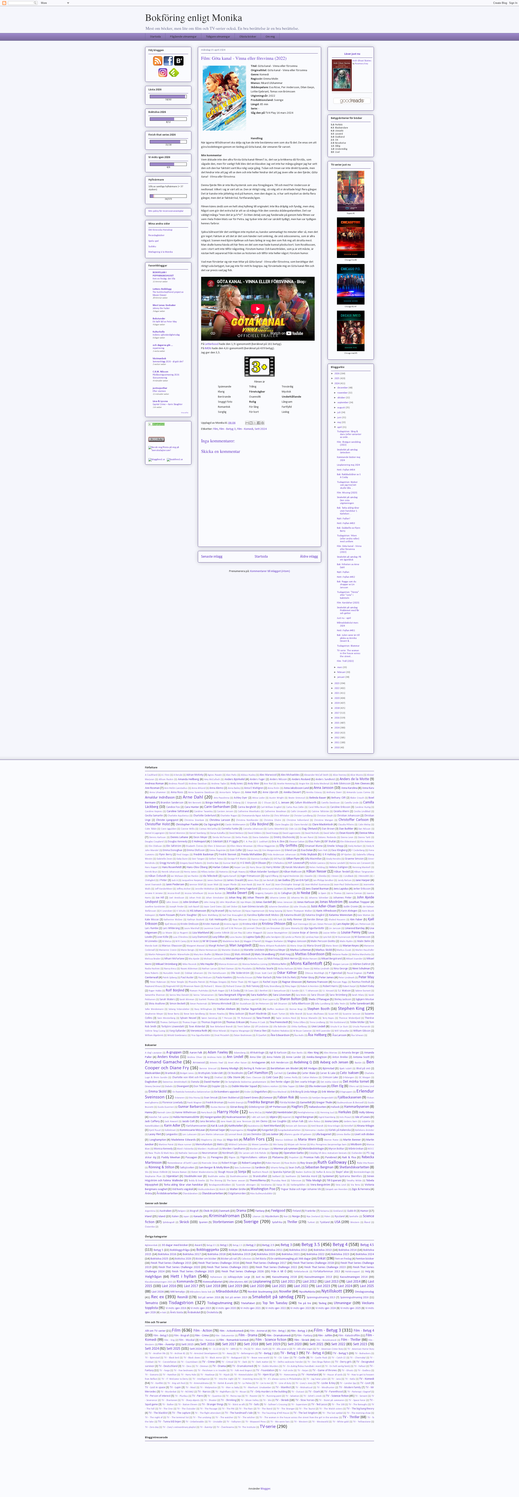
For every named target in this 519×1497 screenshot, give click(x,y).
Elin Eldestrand (348, 841)
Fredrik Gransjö (235, 1102)
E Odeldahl (217, 841)
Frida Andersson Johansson (281, 854)
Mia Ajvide (194, 959)
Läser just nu (352, 54)
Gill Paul (277, 859)
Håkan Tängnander (364, 872)
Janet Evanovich (153, 884)
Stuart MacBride (258, 1014)
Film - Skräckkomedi (326, 1340)
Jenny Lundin (294, 889)
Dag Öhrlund (309, 828)
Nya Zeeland (313, 1216)
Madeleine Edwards (183, 1139)
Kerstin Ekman (315, 919)
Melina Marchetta (361, 954)
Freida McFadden (251, 854)
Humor (364, 1211)
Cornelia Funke (229, 829)
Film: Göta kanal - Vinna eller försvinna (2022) (349, 549)
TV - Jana (336, 1379)
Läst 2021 (279, 1286)
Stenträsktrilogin (362, 1172)
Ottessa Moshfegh (314, 973)
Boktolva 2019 (241, 1254)
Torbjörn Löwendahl (172, 1026)
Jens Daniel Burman (317, 888)
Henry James (190, 872)
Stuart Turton (278, 1014)
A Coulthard (151, 775)
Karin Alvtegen (349, 911)
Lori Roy (238, 933)
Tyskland (325, 1222)
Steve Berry (173, 1014)
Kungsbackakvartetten (289, 1130)
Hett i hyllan (183, 1276)
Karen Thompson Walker (299, 911)
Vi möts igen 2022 (275, 1308)
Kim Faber (356, 919)
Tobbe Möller (357, 1022)
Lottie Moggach (254, 933)
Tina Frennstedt (278, 1022)
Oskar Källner (287, 973)
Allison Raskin (166, 779)
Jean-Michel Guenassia (317, 884)
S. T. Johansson (310, 991)
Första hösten (288, 1102)
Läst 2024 (345, 1286)
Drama (241, 1211)
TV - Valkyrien (233, 1422)
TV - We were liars (280, 1422)
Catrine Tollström (320, 811)
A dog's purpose (153, 1053)
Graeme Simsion (354, 859)
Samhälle (353, 1216)
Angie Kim (304, 784)
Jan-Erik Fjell (302, 880)
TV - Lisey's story (303, 1383)
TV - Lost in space (155, 1387)
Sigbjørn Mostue (365, 999)
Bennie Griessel (207, 1068)
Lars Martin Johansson (212, 1134)
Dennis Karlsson (157, 837)
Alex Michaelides (290, 775)
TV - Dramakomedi (242, 1366)
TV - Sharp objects (190, 1400)
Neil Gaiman (227, 969)
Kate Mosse (152, 919)
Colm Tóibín (151, 829)
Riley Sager (290, 986)
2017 (337, 713)
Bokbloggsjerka (207, 1250)
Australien (165, 1211)
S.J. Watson (344, 990)
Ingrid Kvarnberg (326, 1117)
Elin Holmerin (367, 841)
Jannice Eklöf (196, 884)
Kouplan (252, 1130)
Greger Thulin (324, 1102)
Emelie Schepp (335, 846)
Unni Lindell (318, 1026)
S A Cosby (234, 990)
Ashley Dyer (240, 798)
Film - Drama (247, 1335)
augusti (341, 407)
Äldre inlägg (309, 557)
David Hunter (212, 1081)
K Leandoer (166, 911)
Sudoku (152, 246)
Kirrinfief (348, 1126)
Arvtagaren (258, 1062)
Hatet (269, 1112)
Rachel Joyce (270, 982)
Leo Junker (272, 1134)
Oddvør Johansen (194, 973)
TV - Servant (361, 1396)
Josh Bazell (193, 907)
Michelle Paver (255, 959)
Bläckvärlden (152, 1073)
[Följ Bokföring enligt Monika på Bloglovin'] (179, 65)
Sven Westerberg (166, 1018)
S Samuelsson (279, 991)
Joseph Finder (176, 907)
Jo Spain (322, 893)
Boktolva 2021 (291, 1254)
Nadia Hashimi (152, 969)
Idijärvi (274, 1117)
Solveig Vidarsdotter (179, 1009)
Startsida (155, 36)
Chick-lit (208, 1211)
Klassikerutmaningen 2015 (158, 1282)
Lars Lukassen (189, 1134)
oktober (341, 398)
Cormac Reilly (291, 1077)
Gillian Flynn (293, 858)
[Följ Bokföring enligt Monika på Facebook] (168, 65)
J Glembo (321, 876)
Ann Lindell (235, 1057)
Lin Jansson (335, 928)
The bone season (236, 1180)
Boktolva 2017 (192, 1254)
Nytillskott (331, 1291)
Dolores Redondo (327, 837)
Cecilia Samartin (154, 815)
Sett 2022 (338, 1344)
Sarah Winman (186, 999)
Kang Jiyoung (275, 911)
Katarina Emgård (315, 915)
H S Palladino (277, 863)
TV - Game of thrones (324, 1370)
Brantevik (170, 1073)
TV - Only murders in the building (268, 1391)
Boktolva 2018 (217, 1254)
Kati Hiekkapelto (218, 919)
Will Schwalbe (342, 1031)
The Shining (216, 1180)
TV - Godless (364, 1370)
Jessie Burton (215, 893)
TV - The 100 (337, 1404)
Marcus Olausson (172, 945)
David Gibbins (255, 833)
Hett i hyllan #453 (346, 523)
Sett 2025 (173, 1349)
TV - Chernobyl (358, 1358)
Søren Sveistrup (209, 1018)
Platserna (278, 1157)
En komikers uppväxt (226, 1091)
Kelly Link (277, 920)
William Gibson (361, 1031)
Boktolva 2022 (316, 1254)
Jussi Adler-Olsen (323, 906)
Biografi (194, 1211)
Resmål (182, 1297)
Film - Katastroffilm (349, 1335)
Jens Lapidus (341, 888)
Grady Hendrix (333, 859)
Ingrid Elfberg (271, 876)
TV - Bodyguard (234, 1358)
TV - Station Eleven (187, 1404)
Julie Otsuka (299, 907)
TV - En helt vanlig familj (337, 1366)
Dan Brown (328, 829)
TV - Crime (208, 1361)
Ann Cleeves (362, 783)
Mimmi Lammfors (260, 1144)
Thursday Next (278, 1180)
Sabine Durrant (363, 991)
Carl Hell (278, 1073)
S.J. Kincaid (328, 991)
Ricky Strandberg (272, 986)
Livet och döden (364, 1134)
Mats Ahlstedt (242, 954)
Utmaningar (342, 1303)
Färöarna (324, 1211)
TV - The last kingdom (305, 1413)
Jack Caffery (152, 1121)
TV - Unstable (215, 1422)
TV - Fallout (360, 1366)
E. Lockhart (262, 841)
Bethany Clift (338, 798)
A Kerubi (178, 775)
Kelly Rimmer (294, 919)
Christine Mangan (323, 820)
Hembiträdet (285, 1112)
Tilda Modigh (314, 1180)
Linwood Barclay (355, 928)
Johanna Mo (297, 898)
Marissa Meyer (277, 950)
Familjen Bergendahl (322, 1098)
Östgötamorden (237, 1193)
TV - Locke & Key (325, 1383)
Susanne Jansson (351, 1014)
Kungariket (267, 1130)
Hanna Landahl (337, 863)
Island (161, 1216)
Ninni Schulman (361, 968)
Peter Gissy (307, 977)
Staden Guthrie (304, 1172)
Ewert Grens (251, 1097)
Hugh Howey (238, 872)
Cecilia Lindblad (362, 811)
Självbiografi (169, 1222)
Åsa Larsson (339, 1035)
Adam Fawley (218, 1052)
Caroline (292, 1073)
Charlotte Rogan (228, 816)
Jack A (175, 880)
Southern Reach (260, 1172)
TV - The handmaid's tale (239, 1413)
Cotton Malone (310, 1077)
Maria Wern (307, 1140)
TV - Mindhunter (326, 1387)
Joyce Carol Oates (213, 907)
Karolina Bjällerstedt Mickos (263, 915)
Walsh (222, 1189)
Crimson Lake (330, 1077)
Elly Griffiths (288, 846)
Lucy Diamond (200, 937)
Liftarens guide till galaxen (297, 1134)
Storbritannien (223, 1222)
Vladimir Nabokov (280, 1031)
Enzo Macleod (279, 1092)
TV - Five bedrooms (183, 1370)
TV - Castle (299, 1357)
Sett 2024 (261, 429)
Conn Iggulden (169, 829)
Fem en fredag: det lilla (164, 279)
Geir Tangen (198, 859)
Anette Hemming (286, 784)
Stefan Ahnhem (226, 1009)
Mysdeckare (272, 1216)
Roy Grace (306, 1162)
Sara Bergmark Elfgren (232, 995)
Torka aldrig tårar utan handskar (183, 1184)
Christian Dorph (325, 816)
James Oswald (235, 880)
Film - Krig (169, 1340)
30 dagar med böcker (175, 1245)
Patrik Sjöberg (170, 977)
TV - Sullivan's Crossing (275, 1404)
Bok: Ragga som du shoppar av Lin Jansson (346, 585)
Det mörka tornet (356, 1082)
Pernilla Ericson (244, 977)
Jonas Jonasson (285, 902)
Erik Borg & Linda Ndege (304, 1092)
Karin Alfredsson (326, 910)
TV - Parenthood (333, 1391)
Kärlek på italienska (340, 1130)
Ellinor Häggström (266, 846)
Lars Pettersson (362, 924)
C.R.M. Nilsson (160, 372)
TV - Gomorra (152, 1375)
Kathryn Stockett (196, 920)
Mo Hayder (207, 964)
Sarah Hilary (358, 995)
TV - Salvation (292, 1396)
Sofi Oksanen (280, 1004)
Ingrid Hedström (291, 876)
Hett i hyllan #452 (346, 577)
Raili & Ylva (349, 1157)
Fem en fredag (343, 1258)
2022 (337, 688)
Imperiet (286, 1117)
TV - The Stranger (286, 1409)
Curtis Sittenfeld (275, 829)
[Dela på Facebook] (259, 423)
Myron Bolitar (336, 1148)
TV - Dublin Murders (268, 1366)
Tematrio (151, 1303)
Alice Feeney (339, 775)
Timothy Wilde (353, 1180)
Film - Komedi (245, 429)
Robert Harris (330, 986)
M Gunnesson (362, 937)
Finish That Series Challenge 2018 (313, 1263)
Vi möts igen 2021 (250, 1308)
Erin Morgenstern (271, 850)
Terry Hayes (328, 1018)
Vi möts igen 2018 (176, 1308)
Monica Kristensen (228, 964)
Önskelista (212, 1312)
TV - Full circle (286, 1370)
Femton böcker (365, 1258)
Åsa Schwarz (357, 1035)
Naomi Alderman (189, 969)
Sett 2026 (196, 1349)
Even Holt (322, 850)
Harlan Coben (221, 867)
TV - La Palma (245, 1383)
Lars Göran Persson (322, 924)
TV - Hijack (224, 1375)
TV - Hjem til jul (266, 1374)
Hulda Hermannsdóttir (186, 1117)
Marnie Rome (331, 1140)
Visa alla (184, 413)
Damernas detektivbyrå (175, 1082)
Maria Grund (314, 945)
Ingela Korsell (229, 876)
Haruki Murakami (295, 867)
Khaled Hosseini (337, 920)
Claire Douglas (282, 824)
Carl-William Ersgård (271, 807)
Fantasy (260, 1211)
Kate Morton (363, 915)
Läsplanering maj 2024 (348, 465)
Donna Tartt (364, 837)
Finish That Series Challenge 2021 (228, 1267)
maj (339, 422)
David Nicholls (312, 833)
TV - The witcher (246, 1417)
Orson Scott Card (263, 973)
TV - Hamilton (170, 1375)
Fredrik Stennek (227, 854)
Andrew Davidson (198, 784)
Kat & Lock (217, 1125)
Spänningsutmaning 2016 (354, 1297)
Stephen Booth (318, 1009)
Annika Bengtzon (316, 1057)
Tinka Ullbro (299, 1022)
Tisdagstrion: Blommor (348, 646)
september (343, 402)
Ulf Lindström (262, 1026)
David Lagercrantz (291, 833)
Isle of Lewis (362, 1117)
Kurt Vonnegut (300, 924)
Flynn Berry (165, 854)
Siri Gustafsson (243, 1004)
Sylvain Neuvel (188, 1018)
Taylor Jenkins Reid (286, 1018)
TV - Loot (365, 1383)
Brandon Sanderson (172, 802)
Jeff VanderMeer (163, 889)
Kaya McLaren (240, 920)
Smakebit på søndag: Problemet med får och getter (348, 610)
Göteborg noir (257, 1107)
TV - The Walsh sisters (330, 1409)
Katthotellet (235, 1125)
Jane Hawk (226, 1121)
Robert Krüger (229, 1163)
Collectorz (246, 1259)
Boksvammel (250, 1250)
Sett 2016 (207, 1344)
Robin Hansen (273, 1163)
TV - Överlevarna (225, 1427)
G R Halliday (329, 854)
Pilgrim (232, 1157)
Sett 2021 (317, 1344)
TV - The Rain (246, 1409)
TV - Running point (271, 1396)
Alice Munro (356, 775)
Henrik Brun (151, 872)
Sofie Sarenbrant (360, 1003)
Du (226, 1086)
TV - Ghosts (347, 1370)
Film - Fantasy (304, 1335)
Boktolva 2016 (167, 1254)
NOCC (371, 1149)
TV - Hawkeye (207, 1375)
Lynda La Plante (293, 937)
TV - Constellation (167, 1362)
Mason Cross (222, 954)
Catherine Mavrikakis (249, 811)
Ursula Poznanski (361, 1026)
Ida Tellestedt (210, 876)
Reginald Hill (172, 986)
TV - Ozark (314, 1391)
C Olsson (266, 803)
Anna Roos (177, 792)
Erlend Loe (291, 850)
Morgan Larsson (341, 964)
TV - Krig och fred (176, 1383)
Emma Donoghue (172, 850)
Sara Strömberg (338, 995)
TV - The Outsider (186, 1409)
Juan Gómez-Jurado (253, 906)
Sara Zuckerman (242, 1168)
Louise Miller (330, 933)
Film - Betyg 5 (160, 1335)
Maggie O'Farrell (252, 941)
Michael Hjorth (234, 958)
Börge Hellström (216, 802)
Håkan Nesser (316, 872)
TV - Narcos (204, 1391)
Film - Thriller (351, 1340)
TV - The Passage (209, 1409)
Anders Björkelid (234, 779)
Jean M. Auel (264, 884)
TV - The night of (153, 1417)
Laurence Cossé (212, 928)
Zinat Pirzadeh (221, 1035)
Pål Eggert (253, 982)
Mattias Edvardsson (310, 954)
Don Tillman (200, 1086)
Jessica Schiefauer (193, 893)
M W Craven (210, 941)
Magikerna (206, 1140)
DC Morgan (364, 1077)
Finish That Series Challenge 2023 (325, 1267)
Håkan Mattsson (292, 871)
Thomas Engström (211, 1022)
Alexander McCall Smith (316, 775)
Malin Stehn (363, 941)
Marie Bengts (188, 950)
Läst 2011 (288, 1282)
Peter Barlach (264, 977)
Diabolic (169, 1086)
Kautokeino (254, 1126)
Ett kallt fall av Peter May (165, 322)
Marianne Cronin (168, 950)
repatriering (158, 348)
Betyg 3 (286, 1245)
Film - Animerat (258, 1331)
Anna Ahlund (198, 788)
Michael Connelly (213, 959)
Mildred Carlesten (238, 1144)
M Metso (166, 941)
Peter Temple (177, 982)
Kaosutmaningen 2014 (354, 1277)
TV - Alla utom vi (280, 1349)
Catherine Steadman (275, 811)
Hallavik (335, 1107)
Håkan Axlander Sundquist (264, 871)
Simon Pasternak (198, 1004)
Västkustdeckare (206, 1189)
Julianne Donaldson (279, 907)
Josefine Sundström (155, 907)
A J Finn (165, 775)
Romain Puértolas (199, 991)
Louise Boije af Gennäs (305, 932)
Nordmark (228, 1153)
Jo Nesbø (303, 893)
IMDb (208, 348)
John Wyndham (228, 902)
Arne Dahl (193, 797)
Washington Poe (263, 1189)
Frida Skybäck (308, 854)
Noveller (285, 1292)
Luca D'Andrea (180, 937)
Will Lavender (323, 1031)
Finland (297, 1211)
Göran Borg (237, 1107)
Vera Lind (341, 1185)
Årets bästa (176, 1312)
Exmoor (268, 1097)
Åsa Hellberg (317, 1035)
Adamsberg (240, 1053)
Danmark (224, 1211)
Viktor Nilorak (219, 1031)
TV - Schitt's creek (312, 1396)
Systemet (328, 1176)
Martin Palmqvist (157, 954)
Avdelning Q (303, 1062)
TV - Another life (157, 1353)
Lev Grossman (273, 928)
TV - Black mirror (213, 1358)
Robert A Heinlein (309, 986)
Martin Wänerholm (179, 954)
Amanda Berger (350, 1052)
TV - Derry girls (343, 1362)
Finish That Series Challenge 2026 (243, 1271)
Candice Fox (173, 807)
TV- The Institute (247, 1427)
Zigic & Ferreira (361, 1189)
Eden (302, 1086)
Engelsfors (261, 1091)
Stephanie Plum (153, 1176)
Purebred (331, 1157)
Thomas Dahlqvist (169, 1022)
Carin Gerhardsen (217, 807)
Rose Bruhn (290, 1163)
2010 (337, 747)
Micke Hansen (309, 959)
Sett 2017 (229, 1344)
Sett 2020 (295, 1344)
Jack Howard (171, 1121)
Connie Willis (188, 829)
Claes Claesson (253, 1077)
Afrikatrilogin (257, 1052)
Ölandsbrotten (190, 1193)
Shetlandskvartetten (354, 1167)
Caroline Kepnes (153, 811)
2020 (337, 698)
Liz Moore (167, 933)
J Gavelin (308, 876)
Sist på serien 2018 (209, 1297)
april (339, 427)
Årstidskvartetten (167, 1193)
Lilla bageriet (323, 1134)
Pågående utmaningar (183, 36)
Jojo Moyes (246, 902)
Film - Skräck (301, 1340)
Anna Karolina (349, 788)
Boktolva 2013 (323, 1250)
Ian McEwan (177, 876)
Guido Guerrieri (166, 1107)
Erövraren (180, 1098)
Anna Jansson (323, 788)
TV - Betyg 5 (340, 1353)
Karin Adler (172, 1126)
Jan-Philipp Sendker (323, 880)
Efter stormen (159, 391)
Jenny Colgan (226, 888)
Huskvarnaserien (236, 1117)
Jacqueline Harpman (192, 880)
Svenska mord (309, 1176)
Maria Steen (332, 946)
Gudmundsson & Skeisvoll (350, 1102)
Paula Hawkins (224, 977)
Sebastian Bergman (319, 1167)
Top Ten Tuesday (274, 1303)
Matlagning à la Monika (160, 252)
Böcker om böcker (206, 1258)
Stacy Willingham (203, 1009)
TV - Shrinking (228, 1400)
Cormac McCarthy (208, 829)
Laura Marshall (191, 928)
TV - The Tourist (307, 1409)
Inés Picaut (345, 1117)
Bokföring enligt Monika (193, 17)
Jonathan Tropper (359, 902)
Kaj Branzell (217, 911)
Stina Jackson (236, 1014)
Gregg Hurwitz (167, 863)
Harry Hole (228, 1112)
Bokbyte (233, 1250)
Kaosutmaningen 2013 (318, 1277)
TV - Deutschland (168, 1366)
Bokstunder (159, 319)
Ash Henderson (280, 1062)
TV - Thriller (351, 1417)
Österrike (150, 1227)
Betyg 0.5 (211, 1245)
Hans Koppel (151, 867)
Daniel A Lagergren (155, 833)
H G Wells (245, 863)
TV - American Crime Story (329, 1349)
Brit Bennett (194, 803)
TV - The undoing (202, 1417)
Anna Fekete (274, 1057)
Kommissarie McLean (192, 1130)
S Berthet (263, 991)
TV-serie (268, 1426)
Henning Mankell (361, 867)
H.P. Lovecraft (296, 863)
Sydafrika (277, 1222)
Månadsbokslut (227, 1292)
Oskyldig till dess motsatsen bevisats (328, 1153)
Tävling (322, 1303)
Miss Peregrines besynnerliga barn (328, 1144)
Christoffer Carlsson (354, 820)
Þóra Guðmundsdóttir (261, 1193)
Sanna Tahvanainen (203, 995)
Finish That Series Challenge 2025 (193, 1271)
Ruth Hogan (218, 991)
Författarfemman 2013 (326, 1271)
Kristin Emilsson (189, 924)
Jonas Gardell (264, 902)
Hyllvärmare (216, 1277)
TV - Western (301, 1422)
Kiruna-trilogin (365, 1125)
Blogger (265, 1488)
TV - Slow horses (305, 1400)
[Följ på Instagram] (163, 77)
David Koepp (272, 833)
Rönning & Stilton (161, 1167)
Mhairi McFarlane (174, 958)
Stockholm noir (193, 1176)
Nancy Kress (170, 969)
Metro (220, 1144)
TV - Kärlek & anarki (223, 1383)
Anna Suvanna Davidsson (201, 792)
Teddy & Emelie (197, 1180)
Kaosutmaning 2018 (284, 1277)
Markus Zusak (344, 950)
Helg (367, 1271)
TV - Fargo (164, 1370)
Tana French (263, 1018)
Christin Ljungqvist (167, 820)
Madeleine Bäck (231, 941)
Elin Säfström (173, 846)
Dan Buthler (346, 828)
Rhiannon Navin (191, 986)
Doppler (216, 1086)
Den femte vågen (280, 1082)
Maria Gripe (296, 946)
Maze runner (184, 1144)
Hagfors (297, 1107)
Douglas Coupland (154, 841)
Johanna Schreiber (318, 898)
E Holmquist (199, 841)
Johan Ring (235, 897)
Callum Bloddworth (305, 802)
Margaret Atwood (196, 946)
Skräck (184, 1222)
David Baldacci (236, 833)
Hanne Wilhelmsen (185, 1112)
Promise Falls (312, 1157)
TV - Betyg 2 (266, 1353)
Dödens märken (270, 1086)
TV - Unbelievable (195, 1422)
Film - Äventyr (166, 1344)
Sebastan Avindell (229, 999)
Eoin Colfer (236, 850)
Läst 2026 (158, 1291)
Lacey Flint (154, 1134)
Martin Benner (352, 1139)
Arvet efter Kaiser (237, 1063)
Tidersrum (296, 1180)
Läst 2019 (235, 1286)
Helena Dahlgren (338, 867)
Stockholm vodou (216, 1176)
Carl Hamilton (258, 1073)
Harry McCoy (255, 1112)
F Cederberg (358, 850)
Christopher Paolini (187, 824)
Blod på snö (363, 1068)
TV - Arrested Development (204, 1353)
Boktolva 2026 (183, 1258)
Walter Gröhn (238, 1189)
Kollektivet (170, 1130)
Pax (204, 1157)
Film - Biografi (181, 1335)
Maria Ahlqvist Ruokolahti (272, 946)
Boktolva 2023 (340, 1254)
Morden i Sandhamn (233, 1148)
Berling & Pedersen (255, 1068)
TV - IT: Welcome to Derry (174, 1379)
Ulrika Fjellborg (299, 1026)
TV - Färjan (302, 1370)
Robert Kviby (367, 986)
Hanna (148, 1112)
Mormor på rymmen (286, 1148)
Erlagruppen (346, 1092)
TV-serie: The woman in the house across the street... (348, 653)
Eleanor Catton (297, 841)
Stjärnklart (172, 1176)
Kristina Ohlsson (273, 924)
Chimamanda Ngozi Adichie (255, 816)
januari (341, 677)
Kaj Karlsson (235, 911)
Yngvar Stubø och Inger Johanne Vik (301, 1189)
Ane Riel (268, 784)
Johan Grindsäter (215, 898)
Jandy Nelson (345, 880)
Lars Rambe (151, 928)
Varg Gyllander (177, 1031)
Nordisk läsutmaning (260, 1291)
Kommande (185, 1282)
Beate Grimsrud (296, 798)
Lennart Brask (235, 1134)
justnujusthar (160, 388)
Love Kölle (162, 937)
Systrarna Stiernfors (350, 1176)
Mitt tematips (177, 1292)
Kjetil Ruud (155, 1130)
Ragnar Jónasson (292, 982)
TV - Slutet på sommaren (331, 1400)
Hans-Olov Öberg (197, 867)
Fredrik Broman (214, 1102)
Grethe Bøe (213, 863)
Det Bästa (260, 1258)
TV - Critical (227, 1362)
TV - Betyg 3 (289, 1353)
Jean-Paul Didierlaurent (346, 884)
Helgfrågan (153, 1277)
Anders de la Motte (354, 779)
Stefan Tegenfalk (251, 1009)
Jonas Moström (331, 902)
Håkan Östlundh (157, 876)
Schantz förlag (277, 1168)
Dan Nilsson (364, 829)
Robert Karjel (349, 986)
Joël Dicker (231, 907)
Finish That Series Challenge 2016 (218, 1263)
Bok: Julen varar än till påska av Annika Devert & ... (348, 638)
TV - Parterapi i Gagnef (359, 1392)
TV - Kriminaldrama (199, 1383)
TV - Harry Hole (188, 1375)
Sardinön (260, 1167)
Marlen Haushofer (364, 950)
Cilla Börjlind (259, 824)
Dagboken (151, 1081)
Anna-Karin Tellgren (229, 792)
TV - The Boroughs (358, 1404)
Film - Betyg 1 (279, 1331)
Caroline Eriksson (340, 807)
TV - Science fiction (337, 1396)
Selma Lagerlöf (250, 999)
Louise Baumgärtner (277, 933)
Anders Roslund (301, 779)
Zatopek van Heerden (336, 1189)
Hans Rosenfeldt (172, 867)
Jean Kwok (246, 884)
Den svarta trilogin (305, 1082)
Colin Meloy (364, 824)
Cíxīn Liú (293, 829)
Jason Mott (213, 884)
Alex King (313, 1052)
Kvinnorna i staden (315, 1130)
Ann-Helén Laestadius (175, 788)
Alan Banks (297, 1053)
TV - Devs (186, 1366)
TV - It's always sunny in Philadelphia (282, 1379)
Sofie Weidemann (154, 1009)
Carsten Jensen (225, 811)
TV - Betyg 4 (315, 1353)
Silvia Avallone (157, 1003)
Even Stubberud (230, 1097)
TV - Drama (219, 1366)
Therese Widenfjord (349, 1018)
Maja (219, 1140)
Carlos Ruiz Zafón (295, 807)
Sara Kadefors (259, 995)
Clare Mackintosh (322, 824)
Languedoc (172, 1134)
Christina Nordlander (247, 820)
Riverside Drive (209, 1163)
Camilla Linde (351, 803)
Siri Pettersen (262, 1004)
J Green (335, 876)
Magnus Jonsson (296, 941)
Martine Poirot (166, 1144)
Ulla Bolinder (280, 1026)
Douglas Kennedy (177, 841)
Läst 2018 (213, 1286)
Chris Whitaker (282, 816)
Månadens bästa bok (200, 1292)
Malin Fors (254, 1139)
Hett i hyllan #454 (346, 470)
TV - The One (166, 1409)
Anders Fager (257, 779)
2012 (337, 738)
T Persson (227, 1018)
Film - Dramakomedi (279, 1335)
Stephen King (351, 1008)
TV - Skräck (282, 1400)
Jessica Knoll (173, 893)
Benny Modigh (230, 1068)
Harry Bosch (207, 1112)
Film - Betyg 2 (299, 1330)
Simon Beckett (177, 1003)
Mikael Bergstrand (331, 958)
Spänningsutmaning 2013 (321, 1297)
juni (339, 417)
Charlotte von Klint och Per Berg (190, 1077)
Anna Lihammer (157, 792)
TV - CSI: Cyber (281, 1358)
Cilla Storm (233, 1077)
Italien (175, 1216)
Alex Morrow (330, 1053)
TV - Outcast (297, 1392)
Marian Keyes (351, 945)
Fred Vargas (183, 854)
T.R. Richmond (244, 1018)
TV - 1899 (230, 1349)
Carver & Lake (328, 1073)
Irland (148, 1216)
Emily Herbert (355, 846)
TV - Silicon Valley (250, 1400)
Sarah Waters (167, 999)
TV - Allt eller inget (302, 1349)
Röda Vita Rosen (365, 1163)
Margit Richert (217, 945)
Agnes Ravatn (215, 775)
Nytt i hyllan (343, 572)
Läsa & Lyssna (160, 401)
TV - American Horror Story (360, 1349)
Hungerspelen (212, 1117)
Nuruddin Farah (171, 973)
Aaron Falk (196, 1052)
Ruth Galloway (332, 1162)
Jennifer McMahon (204, 889)
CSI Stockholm (235, 1073)
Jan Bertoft (268, 880)
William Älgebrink (154, 1035)
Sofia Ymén (339, 1004)
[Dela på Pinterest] (263, 423)
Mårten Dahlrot (361, 964)
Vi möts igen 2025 (350, 1308)
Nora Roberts (152, 973)
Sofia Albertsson (301, 1003)
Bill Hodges (310, 1068)
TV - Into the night (224, 1379)
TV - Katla (350, 1379)
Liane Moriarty (292, 928)
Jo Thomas (336, 893)
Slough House (226, 1172)
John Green (172, 902)
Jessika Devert (236, 893)
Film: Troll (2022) (345, 661)
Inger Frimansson (250, 876)
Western (354, 1222)
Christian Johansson (348, 815)
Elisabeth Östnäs (194, 846)
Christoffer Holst (157, 824)
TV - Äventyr (206, 1427)
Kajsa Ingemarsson (255, 911)
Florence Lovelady (172, 1102)
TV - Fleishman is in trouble (212, 1370)
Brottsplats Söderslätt (210, 1073)
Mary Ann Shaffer (202, 954)
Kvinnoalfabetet (212, 1281)
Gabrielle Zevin (164, 859)
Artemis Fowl (216, 1063)
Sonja (242, 1172)
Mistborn (356, 1144)
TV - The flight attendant (208, 1413)
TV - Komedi (366, 1378)
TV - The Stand (264, 1409)
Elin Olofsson (155, 846)
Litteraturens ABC (238, 1282)
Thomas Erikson (235, 1022)
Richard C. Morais (213, 986)
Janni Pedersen (175, 884)
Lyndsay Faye (312, 937)
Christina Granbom (194, 820)
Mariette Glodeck (231, 950)
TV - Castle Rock (318, 1358)
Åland (367, 1222)
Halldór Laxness (317, 863)
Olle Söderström (240, 973)
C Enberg (235, 803)
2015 (337, 723)
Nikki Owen (303, 969)
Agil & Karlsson (278, 1052)
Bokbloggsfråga (180, 1250)
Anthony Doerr (334, 792)
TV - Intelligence (201, 1379)
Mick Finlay (273, 958)
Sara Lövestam (282, 995)
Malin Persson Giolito (323, 941)
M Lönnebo (151, 941)
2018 (337, 708)
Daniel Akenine (177, 833)
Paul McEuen (205, 977)
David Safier (329, 833)
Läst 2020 (257, 1286)
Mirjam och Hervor (296, 1144)
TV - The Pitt (228, 1409)
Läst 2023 (323, 1286)
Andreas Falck (214, 1057)
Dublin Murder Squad (244, 1086)
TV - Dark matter (260, 1362)
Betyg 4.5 (367, 1245)
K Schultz (181, 911)
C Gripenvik (251, 803)
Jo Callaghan (285, 893)
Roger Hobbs (155, 991)
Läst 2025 (367, 1286)
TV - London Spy (348, 1383)
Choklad (218, 1077)
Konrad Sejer (217, 1130)
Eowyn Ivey (252, 850)
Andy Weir (253, 783)
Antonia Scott (361, 1057)
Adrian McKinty (194, 775)
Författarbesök (301, 1271)
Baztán (358, 1063)
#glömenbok (151, 1245)
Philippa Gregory (217, 982)
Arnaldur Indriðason (160, 798)
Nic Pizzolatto (245, 969)
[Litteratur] (156, 425)
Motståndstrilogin (313, 1148)
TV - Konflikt (157, 1383)
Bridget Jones (187, 1073)
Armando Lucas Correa (358, 792)
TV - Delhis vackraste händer (288, 1362)
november (342, 393)
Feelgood (278, 1211)
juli (339, 412)
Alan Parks (231, 775)
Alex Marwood (268, 775)
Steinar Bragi (296, 1009)
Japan (186, 1216)
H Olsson (260, 863)
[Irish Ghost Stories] (342, 90)
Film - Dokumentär (224, 1335)
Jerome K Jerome (154, 893)
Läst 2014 (353, 1282)
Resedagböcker (156, 235)
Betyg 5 (158, 1250)
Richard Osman (234, 986)
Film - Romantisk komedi (234, 1340)
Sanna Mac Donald (179, 995)
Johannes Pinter (342, 897)
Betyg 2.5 (268, 1245)
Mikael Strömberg (167, 964)
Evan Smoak (211, 1097)
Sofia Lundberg (322, 1004)
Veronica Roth (198, 1030)
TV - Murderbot (168, 1392)
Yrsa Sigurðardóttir (200, 1035)
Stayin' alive (342, 1172)
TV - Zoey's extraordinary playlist (179, 1427)
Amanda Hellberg (188, 779)
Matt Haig (285, 954)
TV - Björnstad (152, 1358)
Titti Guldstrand (337, 1022)
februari (341, 672)
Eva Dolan (307, 850)
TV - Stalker (168, 1404)
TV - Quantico (214, 1396)
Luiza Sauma (235, 937)
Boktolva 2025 (159, 1258)
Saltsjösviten (187, 1167)
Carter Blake (308, 1073)
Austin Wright (276, 798)
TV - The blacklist (158, 1413)
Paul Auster (187, 977)
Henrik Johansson (171, 872)
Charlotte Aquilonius (178, 816)
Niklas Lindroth (321, 969)
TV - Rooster (251, 1396)
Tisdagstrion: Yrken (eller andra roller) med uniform (348, 539)
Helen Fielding (317, 867)
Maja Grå (232, 1139)
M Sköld (194, 941)
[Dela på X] (255, 423)
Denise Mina (366, 833)
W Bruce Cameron (302, 1031)
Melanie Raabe (340, 954)
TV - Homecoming (288, 1375)
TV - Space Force (357, 1400)
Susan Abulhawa (315, 1014)
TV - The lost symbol (332, 1413)
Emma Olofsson (196, 850)
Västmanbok (159, 358)
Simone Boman (179, 1172)
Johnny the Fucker (161, 308)
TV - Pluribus (181, 1396)
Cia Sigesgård (212, 824)
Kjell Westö (171, 924)
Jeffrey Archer (184, 889)
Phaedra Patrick (197, 982)
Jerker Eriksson (361, 889)
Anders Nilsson (278, 779)
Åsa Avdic (299, 1035)
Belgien (182, 1211)
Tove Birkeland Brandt (221, 1026)
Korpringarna (236, 1130)
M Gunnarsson (343, 937)
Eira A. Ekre (278, 841)
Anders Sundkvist (325, 779)
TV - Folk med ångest (241, 1370)
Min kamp (278, 1144)
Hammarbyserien (356, 1107)
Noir (286, 1216)
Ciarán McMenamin (235, 824)
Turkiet (311, 1222)
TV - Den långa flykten (319, 1362)
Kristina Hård (250, 924)
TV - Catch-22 (338, 1358)
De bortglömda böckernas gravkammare (245, 1082)
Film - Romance (207, 1340)
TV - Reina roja (233, 1396)
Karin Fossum (167, 915)
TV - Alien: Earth (259, 1349)
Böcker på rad (229, 1258)
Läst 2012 (309, 1282)
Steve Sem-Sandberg (194, 1014)
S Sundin (294, 991)
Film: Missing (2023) (347, 493)
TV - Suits (254, 1404)
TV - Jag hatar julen (316, 1379)
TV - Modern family (350, 1387)
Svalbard (276, 1176)
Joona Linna (332, 1121)
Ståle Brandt (296, 1014)
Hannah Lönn (164, 1112)
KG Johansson (198, 910)
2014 (337, 728)
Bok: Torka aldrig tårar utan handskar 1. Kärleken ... (348, 511)
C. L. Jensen (282, 802)
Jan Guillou (284, 880)
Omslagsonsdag (364, 1291)
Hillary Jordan (208, 872)
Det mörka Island (329, 1082)
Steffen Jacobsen (276, 1009)
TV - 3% (243, 1349)
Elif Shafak (330, 841)
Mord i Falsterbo (185, 1149)
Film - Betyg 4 (364, 1331)
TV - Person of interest (157, 1396)
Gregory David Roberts (191, 863)
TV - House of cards (333, 1375)
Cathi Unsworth (299, 811)
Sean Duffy (295, 1167)
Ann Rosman (152, 788)
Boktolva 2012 (298, 1250)
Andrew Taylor (218, 784)
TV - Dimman (201, 1366)
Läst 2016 (169, 1286)
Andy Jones (236, 783)
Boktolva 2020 (266, 1254)
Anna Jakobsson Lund (296, 788)
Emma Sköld (157, 1092)
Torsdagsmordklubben (220, 1185)
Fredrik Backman (204, 854)
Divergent (183, 1086)
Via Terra (355, 1185)
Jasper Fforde (230, 884)
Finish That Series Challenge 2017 (266, 1263)
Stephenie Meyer (154, 1014)
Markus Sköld (324, 950)
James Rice (253, 880)
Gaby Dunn (182, 859)
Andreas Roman (154, 783)
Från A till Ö (278, 1271)
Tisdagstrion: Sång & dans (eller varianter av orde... (349, 434)
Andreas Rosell (176, 784)
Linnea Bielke (343, 1134)
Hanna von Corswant (360, 863)
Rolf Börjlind (175, 990)
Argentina (150, 1211)
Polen (327, 1216)
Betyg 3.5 (310, 1244)
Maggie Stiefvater (274, 941)
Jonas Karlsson (305, 902)
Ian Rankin (193, 876)
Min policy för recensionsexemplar (165, 211)
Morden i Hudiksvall (208, 1149)
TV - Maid (191, 1387)
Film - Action (202, 1331)
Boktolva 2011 (274, 1250)
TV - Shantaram (169, 1400)
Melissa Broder (152, 959)
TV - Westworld (320, 1422)
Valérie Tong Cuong (155, 1031)
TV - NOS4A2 (187, 1392)
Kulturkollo (159, 332)
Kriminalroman (224, 1216)
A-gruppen (174, 1052)
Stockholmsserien (239, 1176)
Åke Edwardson (280, 1035)
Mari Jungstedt (240, 945)
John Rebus (314, 1121)
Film (215, 429)
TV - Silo (267, 1400)
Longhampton (157, 1139)
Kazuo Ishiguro (259, 920)
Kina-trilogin (334, 1126)
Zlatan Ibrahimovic (242, 1035)
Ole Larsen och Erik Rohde (252, 1153)
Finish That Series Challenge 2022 (276, 1267)
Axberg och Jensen (334, 1062)
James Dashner (215, 880)
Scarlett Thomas (207, 999)
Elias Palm (314, 841)
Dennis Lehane (179, 837)
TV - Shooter (210, 1400)
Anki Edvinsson (341, 783)
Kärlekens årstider (364, 1130)
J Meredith (363, 876)
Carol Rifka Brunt (317, 807)
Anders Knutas (168, 1057)
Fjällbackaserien (349, 1097)
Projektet (294, 1157)
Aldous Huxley (248, 775)
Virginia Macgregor (240, 1031)
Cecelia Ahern (341, 811)
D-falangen (348, 1077)
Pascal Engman (354, 973)
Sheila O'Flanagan (318, 999)
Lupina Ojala (253, 937)
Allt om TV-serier (155, 1330)
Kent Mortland (272, 1125)
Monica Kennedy (163, 1148)
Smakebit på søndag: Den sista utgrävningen (347, 500)
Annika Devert (292, 792)
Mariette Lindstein (254, 950)
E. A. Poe (248, 841)
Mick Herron (291, 958)
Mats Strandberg (265, 954)
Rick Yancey (253, 986)
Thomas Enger (189, 1022)
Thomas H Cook (257, 1022)
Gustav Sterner (218, 1107)
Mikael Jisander (354, 959)
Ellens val (354, 1086)
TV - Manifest (283, 1387)
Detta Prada (241, 837)
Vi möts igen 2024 (325, 1308)
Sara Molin (301, 995)
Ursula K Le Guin (339, 1026)
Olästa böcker (247, 36)
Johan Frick (195, 898)
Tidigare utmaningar (218, 36)
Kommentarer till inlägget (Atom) (270, 571)
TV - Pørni (197, 1396)
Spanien (203, 1222)
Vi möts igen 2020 (226, 1308)
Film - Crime (202, 1335)
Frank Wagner (194, 1102)
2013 (337, 733)
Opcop (274, 1153)
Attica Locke (258, 798)
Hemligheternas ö (307, 1112)
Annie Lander (293, 1057)
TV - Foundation (265, 1370)
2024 (337, 383)
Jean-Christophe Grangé (288, 884)
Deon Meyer (200, 837)
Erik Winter (328, 1091)
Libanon (257, 1216)
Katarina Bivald (292, 915)
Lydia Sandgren (273, 937)
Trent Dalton (243, 1026)
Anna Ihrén (273, 788)
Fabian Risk (285, 1097)
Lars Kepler (343, 924)
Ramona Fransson (317, 982)
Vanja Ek (281, 1185)
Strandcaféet (260, 1176)
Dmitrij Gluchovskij (284, 837)
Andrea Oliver (194, 1057)
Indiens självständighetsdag (166, 335)
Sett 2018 (251, 1344)
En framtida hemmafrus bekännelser (191, 1092)
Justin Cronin (350, 906)
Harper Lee (240, 867)
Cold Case (272, 1077)
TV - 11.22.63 (215, 1349)
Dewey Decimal (153, 1086)
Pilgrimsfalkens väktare (253, 1157)
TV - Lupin (175, 1387)
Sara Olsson (318, 995)
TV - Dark (242, 1362)
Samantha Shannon (155, 995)
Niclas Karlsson (285, 969)
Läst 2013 (331, 1282)
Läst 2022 (301, 1286)
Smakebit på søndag (272, 1297)
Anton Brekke (340, 1057)
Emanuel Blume (314, 846)
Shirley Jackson (342, 999)
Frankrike (310, 1211)
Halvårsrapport (352, 1271)
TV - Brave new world (258, 1358)
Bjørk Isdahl (346, 1068)
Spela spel (153, 241)
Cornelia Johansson (253, 829)
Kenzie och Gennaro (296, 1126)
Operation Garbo (293, 1153)
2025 (337, 378)
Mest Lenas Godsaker (164, 305)
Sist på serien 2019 (236, 1297)
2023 (337, 683)
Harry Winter (273, 867)
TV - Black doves (192, 1358)
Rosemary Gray (361, 64)
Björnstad (328, 1068)
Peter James (326, 977)
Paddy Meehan (170, 1157)
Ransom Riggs (340, 982)
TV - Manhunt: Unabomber (257, 1387)
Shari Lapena (269, 999)
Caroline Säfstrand (178, 811)
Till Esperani (334, 1180)
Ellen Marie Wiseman (241, 846)
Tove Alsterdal (197, 1026)
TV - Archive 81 (178, 1353)
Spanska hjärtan (282, 1172)
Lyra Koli (327, 937)
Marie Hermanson (208, 950)
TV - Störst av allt (236, 1404)
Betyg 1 (224, 1245)
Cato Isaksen (349, 1073)
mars (340, 667)
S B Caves (249, 991)
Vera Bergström (320, 1184)
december (343, 388)
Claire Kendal (301, 824)
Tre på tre (304, 1303)
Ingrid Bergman (304, 1117)
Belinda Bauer (317, 797)
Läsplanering (262, 1282)
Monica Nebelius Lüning (254, 964)
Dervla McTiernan (221, 837)
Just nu (260, 1277)
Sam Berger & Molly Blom (214, 1167)
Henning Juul (327, 1112)
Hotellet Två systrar (159, 1117)
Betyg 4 (340, 1244)
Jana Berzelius (208, 1121)
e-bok (163, 1312)
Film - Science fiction (270, 1340)
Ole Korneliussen (217, 973)
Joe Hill (160, 897)
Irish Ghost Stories (362, 61)
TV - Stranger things (213, 1404)
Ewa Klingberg (339, 850)
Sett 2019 (273, 1344)
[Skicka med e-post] (247, 423)
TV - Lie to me (263, 1383)
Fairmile (304, 1098)
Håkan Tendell (342, 871)
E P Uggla (233, 841)
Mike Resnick (189, 964)
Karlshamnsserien (196, 1126)
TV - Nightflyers (223, 1392)
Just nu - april (344, 618)
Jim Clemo (262, 1121)
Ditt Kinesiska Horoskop (160, 230)
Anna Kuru (368, 788)
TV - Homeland (309, 1374)
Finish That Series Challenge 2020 (179, 1267)
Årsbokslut (193, 1312)
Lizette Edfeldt (221, 933)
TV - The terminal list (178, 1417)
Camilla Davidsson (330, 803)
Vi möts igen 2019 (201, 1308)
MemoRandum (204, 1144)
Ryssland (340, 1216)
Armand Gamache (163, 1062)
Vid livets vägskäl (182, 1189)
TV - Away (227, 1353)
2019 (337, 703)
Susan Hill (333, 1014)
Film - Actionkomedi (232, 1330)
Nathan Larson (209, 969)
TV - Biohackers (363, 1353)
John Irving (209, 902)
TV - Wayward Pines (255, 1422)
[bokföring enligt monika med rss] (157, 65)
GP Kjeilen (346, 854)
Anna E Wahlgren (253, 788)
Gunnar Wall (229, 863)
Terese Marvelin (309, 1018)
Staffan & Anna (323, 1172)
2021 (337, 693)
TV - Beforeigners (245, 1353)
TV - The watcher (224, 1417)
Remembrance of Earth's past (182, 1163)
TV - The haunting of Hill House (273, 1413)
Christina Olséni (272, 820)
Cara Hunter (191, 807)
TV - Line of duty (282, 1383)
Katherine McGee (173, 920)
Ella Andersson (317, 1086)
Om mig (270, 36)
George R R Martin (237, 859)
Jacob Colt (188, 1121)
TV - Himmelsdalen (244, 1375)
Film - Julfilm (325, 1335)
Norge (296, 1216)
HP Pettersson (277, 1107)
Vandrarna (266, 1185)
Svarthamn (290, 1176)
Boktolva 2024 (365, 1254)
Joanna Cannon (354, 893)
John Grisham (191, 902)
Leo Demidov (254, 1134)
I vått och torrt (258, 1117)
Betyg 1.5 (237, 1245)
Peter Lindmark (346, 977)
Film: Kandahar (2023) (348, 603)
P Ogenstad (335, 973)
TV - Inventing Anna (248, 1379)
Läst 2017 (191, 1286)
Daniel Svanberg (197, 833)
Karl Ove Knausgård (232, 915)
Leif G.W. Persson (233, 928)
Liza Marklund (200, 932)
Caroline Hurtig (363, 807)
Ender (247, 1092)
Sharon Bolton (290, 999)
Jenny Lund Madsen (272, 889)
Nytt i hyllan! (343, 519)
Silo (146, 1172)
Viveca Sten (260, 1031)
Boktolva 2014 (348, 1250)
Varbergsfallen (298, 1185)
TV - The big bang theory (360, 1408)
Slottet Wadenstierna (202, 1172)
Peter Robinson (158, 982)
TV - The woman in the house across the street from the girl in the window (298, 1417)
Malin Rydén (346, 941)
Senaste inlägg (211, 557)
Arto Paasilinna (221, 798)
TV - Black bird (171, 1358)
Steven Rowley (217, 1014)
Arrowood (199, 1062)
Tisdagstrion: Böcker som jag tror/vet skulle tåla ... (347, 485)
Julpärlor (366, 1121)
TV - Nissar (240, 1392)
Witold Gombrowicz (177, 1035)
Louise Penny (351, 933)
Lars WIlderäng (171, 928)
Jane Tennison (243, 1121)
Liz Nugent (182, 933)
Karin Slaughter (188, 915)
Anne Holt (251, 792)
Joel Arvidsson (176, 898)
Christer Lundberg (303, 816)
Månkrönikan (356, 1148)
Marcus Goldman (284, 1140)
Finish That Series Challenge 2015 (171, 1263)
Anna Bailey (234, 788)
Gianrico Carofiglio (260, 859)
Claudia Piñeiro (346, 824)
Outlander (356, 1153)
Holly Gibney (366, 1112)
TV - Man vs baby (230, 1387)
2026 (337, 373)
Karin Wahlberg (210, 915)
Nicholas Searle (264, 968)
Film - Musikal (186, 1340)
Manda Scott (151, 946)
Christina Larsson (219, 820)
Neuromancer (210, 1153)
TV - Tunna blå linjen (169, 1421)
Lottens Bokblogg (162, 289)
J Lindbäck (348, 876)
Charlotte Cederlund (204, 815)
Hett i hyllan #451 (346, 630)
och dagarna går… (163, 345)
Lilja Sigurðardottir (314, 928)
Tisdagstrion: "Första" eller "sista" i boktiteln (348, 595)
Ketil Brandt (317, 1126)
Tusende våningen (246, 1185)
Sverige (251, 1221)
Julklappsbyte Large (239, 1277)
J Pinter (163, 880)
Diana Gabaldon (260, 837)
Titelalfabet (248, 1303)
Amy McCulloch (212, 779)
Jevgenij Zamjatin (264, 893)
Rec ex (157, 1297)
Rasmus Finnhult (361, 982)
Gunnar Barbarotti (191, 1107)
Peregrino (217, 1157)
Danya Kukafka (217, 833)
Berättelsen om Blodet (285, 1068)
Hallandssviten (317, 1107)
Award (198, 1245)
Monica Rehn (278, 964)
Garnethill (305, 1102)
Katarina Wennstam (341, 915)
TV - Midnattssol (303, 1387)
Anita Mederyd (321, 784)
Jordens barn (350, 1121)
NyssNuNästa (307, 1291)
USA (337, 1222)
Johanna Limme (278, 898)
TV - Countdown (189, 1362)
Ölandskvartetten (212, 1193)
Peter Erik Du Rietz (286, 977)
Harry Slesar (256, 867)
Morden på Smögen (260, 1149)
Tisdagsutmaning (219, 1303)
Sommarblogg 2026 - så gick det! (168, 361)
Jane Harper (363, 880)
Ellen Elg (337, 1086)
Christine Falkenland (297, 820)
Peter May (366, 977)
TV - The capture (181, 1413)
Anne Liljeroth (271, 792)
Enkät (321, 1259)
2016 (337, 718)
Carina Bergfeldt (247, 807)
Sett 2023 (360, 1344)
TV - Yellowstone (362, 1422)
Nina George (341, 968)
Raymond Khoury (153, 986)
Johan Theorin (255, 897)
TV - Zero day (152, 1427)
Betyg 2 (251, 1245)
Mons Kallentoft (306, 963)
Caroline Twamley (203, 811)
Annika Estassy (314, 792)
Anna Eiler (256, 1057)
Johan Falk (297, 1121)
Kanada (198, 1216)
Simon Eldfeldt (160, 1172)
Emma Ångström (217, 850)
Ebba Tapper (288, 1086)
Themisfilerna (258, 1180)
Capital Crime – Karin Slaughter (167, 404)
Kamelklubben (152, 1126)
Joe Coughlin (279, 1121)
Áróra (148, 1193)
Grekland (338, 1211)
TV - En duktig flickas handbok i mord (302, 1366)
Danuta (195, 1082)
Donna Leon (347, 837)
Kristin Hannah (211, 924)
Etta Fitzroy (194, 1098)
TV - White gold (340, 1422)
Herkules (344, 1112)
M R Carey (181, 941)
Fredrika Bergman (261, 1102)
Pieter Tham (237, 982)
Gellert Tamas (216, 859)
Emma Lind (368, 1086)
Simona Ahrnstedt (221, 1003)
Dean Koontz (347, 833)
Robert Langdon (251, 1162)
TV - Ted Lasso (319, 1404)
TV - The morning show (359, 1413)
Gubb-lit (351, 1211)
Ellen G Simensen (217, 846)
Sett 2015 (187, 1344)
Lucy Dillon (218, 937)
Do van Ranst (307, 837)
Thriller (292, 1222)
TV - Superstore (299, 1404)
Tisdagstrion (181, 1302)
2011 (337, 742)
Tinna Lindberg (317, 1022)
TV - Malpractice (208, 1387)
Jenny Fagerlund (248, 889)
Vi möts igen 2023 (300, 1308)
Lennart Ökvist (254, 928)
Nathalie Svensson (188, 1153)
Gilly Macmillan (313, 859)
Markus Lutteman (300, 950)
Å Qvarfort (261, 1035)
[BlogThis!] (251, 423)
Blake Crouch (357, 798)
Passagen (191, 1157)
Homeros (223, 872)
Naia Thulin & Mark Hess (161, 1153)
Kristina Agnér (231, 924)
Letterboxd (212, 344)
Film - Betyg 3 (227, 429)
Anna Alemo (216, 788)
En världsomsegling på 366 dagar (291, 1258)
